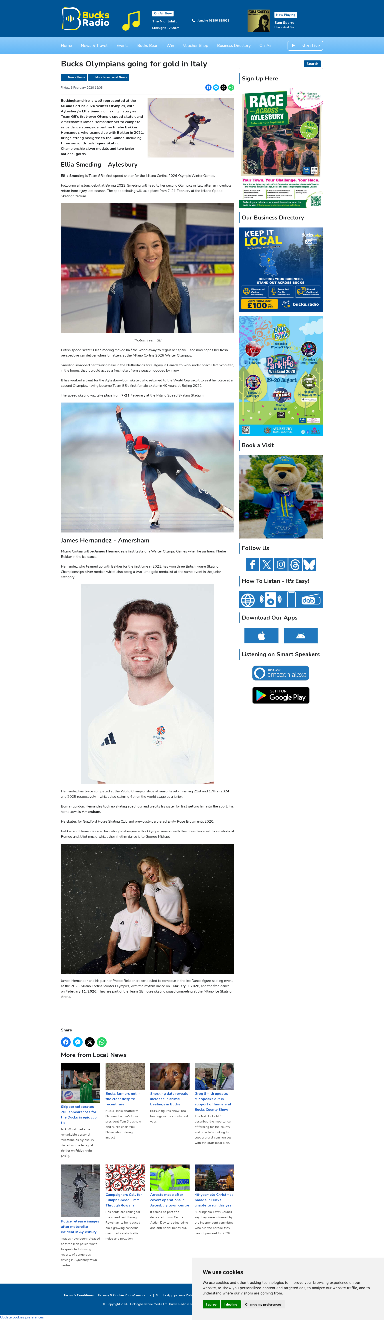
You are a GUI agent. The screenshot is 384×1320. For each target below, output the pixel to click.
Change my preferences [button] (263, 1304)
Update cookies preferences (22, 1317)
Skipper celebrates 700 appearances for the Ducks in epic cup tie (79, 1114)
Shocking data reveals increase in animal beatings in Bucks (169, 1099)
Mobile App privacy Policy (175, 1295)
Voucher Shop (195, 45)
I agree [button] (211, 1304)
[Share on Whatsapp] (231, 87)
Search (312, 63)
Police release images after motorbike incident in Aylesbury (80, 1226)
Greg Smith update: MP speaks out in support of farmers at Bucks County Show (213, 1101)
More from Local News (111, 77)
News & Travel (94, 45)
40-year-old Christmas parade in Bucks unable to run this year (214, 1200)
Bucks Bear (147, 45)
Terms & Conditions (79, 1295)
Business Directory (234, 45)
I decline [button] (230, 1304)
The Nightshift (164, 21)
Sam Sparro (284, 22)
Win (170, 45)
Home (66, 45)
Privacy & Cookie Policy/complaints (124, 1295)
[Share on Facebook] (208, 87)
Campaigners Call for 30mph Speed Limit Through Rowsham (124, 1200)
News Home (76, 77)
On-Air (266, 45)
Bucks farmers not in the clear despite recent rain (123, 1099)
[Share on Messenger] (216, 87)
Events (122, 45)
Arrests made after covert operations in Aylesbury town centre (169, 1200)
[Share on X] (223, 87)
